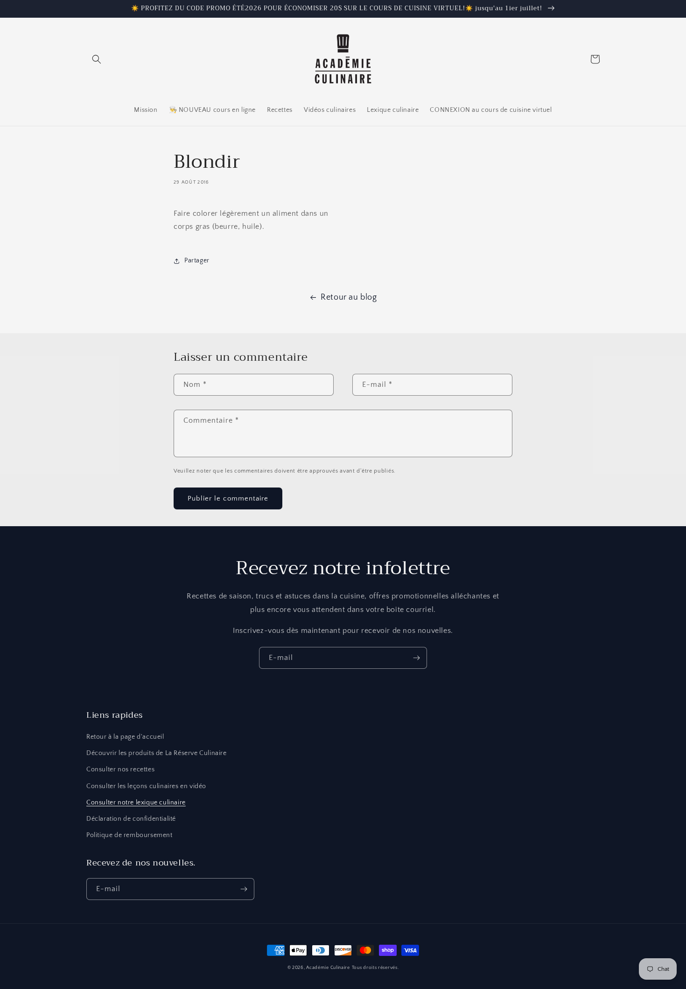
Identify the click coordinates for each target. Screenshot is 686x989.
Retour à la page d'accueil (125, 737)
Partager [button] (197, 260)
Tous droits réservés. (375, 967)
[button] (96, 59)
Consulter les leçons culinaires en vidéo (146, 786)
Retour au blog (349, 297)
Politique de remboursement (129, 835)
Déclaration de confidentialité (131, 819)
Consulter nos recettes (120, 769)
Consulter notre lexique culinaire (136, 802)
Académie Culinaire (328, 967)
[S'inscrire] (416, 658)
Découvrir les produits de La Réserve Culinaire (156, 753)
